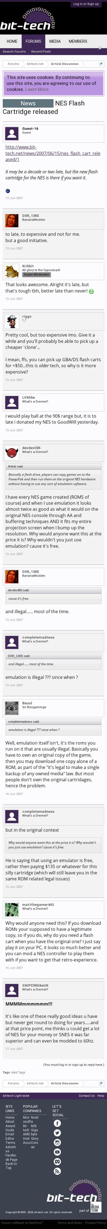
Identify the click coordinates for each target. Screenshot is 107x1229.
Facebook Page (11, 1157)
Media (55, 41)
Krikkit (28, 266)
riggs (26, 316)
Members (78, 41)
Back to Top (11, 1166)
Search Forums (14, 51)
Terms (10, 1143)
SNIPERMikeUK (35, 985)
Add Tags (18, 1072)
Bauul (27, 703)
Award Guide (10, 1128)
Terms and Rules (69, 1223)
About (9, 1122)
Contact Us (87, 1096)
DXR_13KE (30, 216)
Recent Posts (41, 51)
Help (100, 1096)
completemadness (38, 637)
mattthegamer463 (38, 905)
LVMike (28, 397)
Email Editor (9, 1136)
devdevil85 (31, 448)
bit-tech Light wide (16, 1096)
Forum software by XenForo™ (22, 1223)
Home (12, 41)
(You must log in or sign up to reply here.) (73, 1065)
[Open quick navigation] (101, 64)
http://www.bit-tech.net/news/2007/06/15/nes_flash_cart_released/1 (52, 153)
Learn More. (37, 89)
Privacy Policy (95, 1223)
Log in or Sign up (86, 4)
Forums (33, 41)
